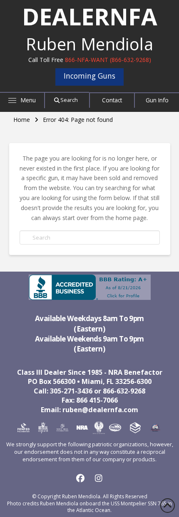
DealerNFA (89, 16)
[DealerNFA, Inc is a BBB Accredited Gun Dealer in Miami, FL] (90, 287)
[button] (22, 100)
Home (21, 120)
